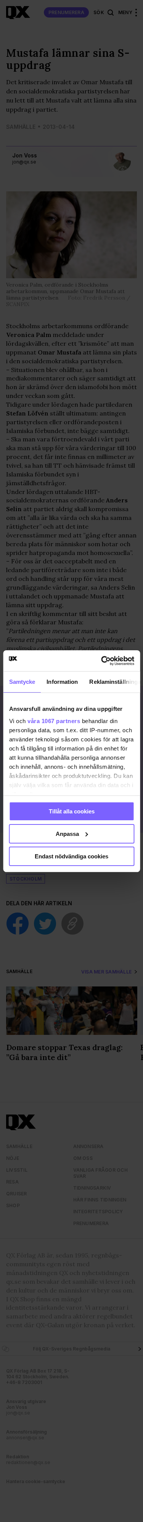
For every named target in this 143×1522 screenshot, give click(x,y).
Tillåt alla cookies (72, 811)
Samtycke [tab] (22, 681)
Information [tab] (62, 681)
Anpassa (67, 834)
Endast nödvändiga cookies (71, 856)
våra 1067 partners (53, 720)
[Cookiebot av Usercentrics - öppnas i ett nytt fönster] (101, 661)
